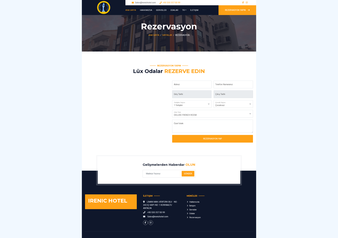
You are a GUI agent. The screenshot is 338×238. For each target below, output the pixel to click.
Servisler (161, 10)
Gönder (188, 173)
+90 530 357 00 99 (171, 2)
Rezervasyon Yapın (235, 10)
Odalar (174, 10)
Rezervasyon (195, 217)
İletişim (194, 10)
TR (183, 10)
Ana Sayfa (130, 10)
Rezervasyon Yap (212, 138)
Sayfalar (167, 35)
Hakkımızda (146, 10)
